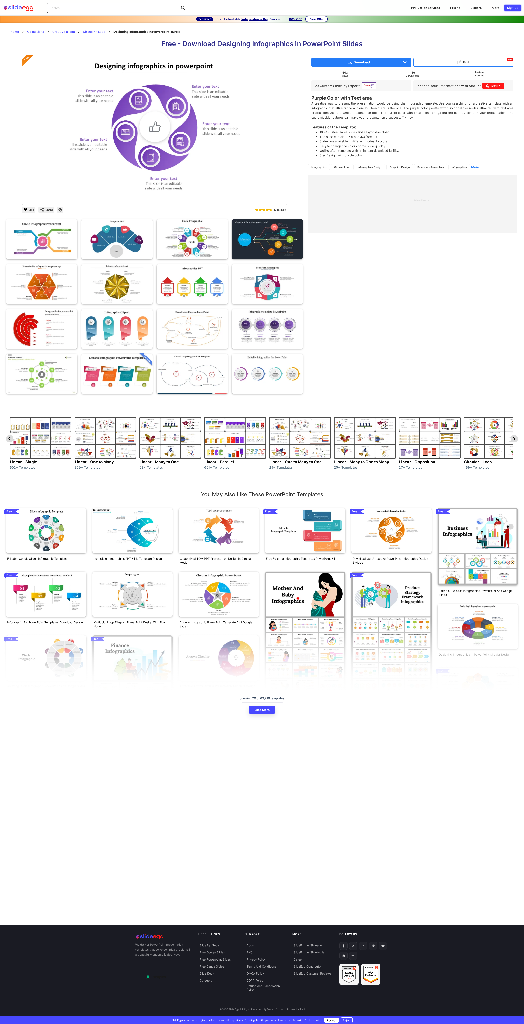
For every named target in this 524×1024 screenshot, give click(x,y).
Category (206, 980)
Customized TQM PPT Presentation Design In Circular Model (216, 560)
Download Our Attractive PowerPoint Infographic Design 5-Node (390, 560)
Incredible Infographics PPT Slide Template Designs (128, 558)
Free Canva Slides (212, 966)
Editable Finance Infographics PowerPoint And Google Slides (129, 841)
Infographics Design (370, 167)
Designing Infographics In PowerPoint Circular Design (474, 654)
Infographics (319, 167)
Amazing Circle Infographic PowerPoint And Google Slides (46, 686)
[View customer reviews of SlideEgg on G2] (370, 974)
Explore (476, 7)
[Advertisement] (412, 204)
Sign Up (512, 8)
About (251, 945)
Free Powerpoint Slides (215, 959)
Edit (487, 61)
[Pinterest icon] (60, 210)
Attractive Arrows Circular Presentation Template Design (217, 686)
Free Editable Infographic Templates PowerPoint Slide (302, 558)
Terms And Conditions (261, 966)
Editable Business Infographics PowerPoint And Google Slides (475, 592)
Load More (262, 709)
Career (298, 959)
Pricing (455, 7)
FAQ (249, 952)
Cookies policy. (313, 1020)
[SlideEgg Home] (164, 936)
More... (476, 167)
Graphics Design (400, 167)
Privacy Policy (256, 959)
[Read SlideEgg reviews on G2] (349, 974)
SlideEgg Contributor (308, 966)
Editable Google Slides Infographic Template (37, 558)
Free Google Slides (212, 952)
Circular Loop (342, 167)
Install (494, 85)
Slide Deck (207, 973)
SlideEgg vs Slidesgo (308, 945)
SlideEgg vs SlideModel (309, 952)
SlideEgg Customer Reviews (312, 973)
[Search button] (183, 8)
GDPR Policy (255, 980)
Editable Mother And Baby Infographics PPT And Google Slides (304, 777)
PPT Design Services (425, 7)
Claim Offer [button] (316, 19)
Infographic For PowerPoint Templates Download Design (45, 622)
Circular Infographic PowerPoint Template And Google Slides (216, 624)
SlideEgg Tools (209, 945)
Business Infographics (430, 167)
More (495, 7)
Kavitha (479, 75)
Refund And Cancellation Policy (263, 987)
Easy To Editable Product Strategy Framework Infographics (383, 777)
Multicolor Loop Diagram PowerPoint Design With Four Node (129, 624)
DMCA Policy (255, 973)
